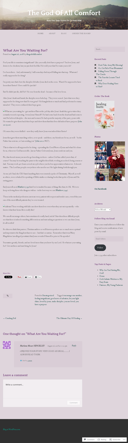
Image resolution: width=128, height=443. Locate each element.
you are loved (69, 301)
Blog (63, 33)
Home (41, 33)
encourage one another (73, 295)
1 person (29, 361)
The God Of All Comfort (64, 13)
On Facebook (100, 189)
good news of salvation (59, 298)
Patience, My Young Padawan (111, 285)
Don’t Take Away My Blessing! (110, 65)
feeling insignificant (42, 298)
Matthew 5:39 (23, 187)
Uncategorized (48, 295)
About (52, 33)
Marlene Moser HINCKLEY (32, 345)
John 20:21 (40, 141)
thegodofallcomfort (34, 54)
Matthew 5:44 (61, 190)
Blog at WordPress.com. (11, 429)
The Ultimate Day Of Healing (68, 318)
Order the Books (81, 33)
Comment (74, 403)
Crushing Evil (10, 318)
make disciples (57, 301)
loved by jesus (45, 301)
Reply (74, 345)
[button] (100, 146)
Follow (100, 247)
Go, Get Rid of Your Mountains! (110, 68)
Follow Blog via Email (104, 219)
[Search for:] (109, 49)
